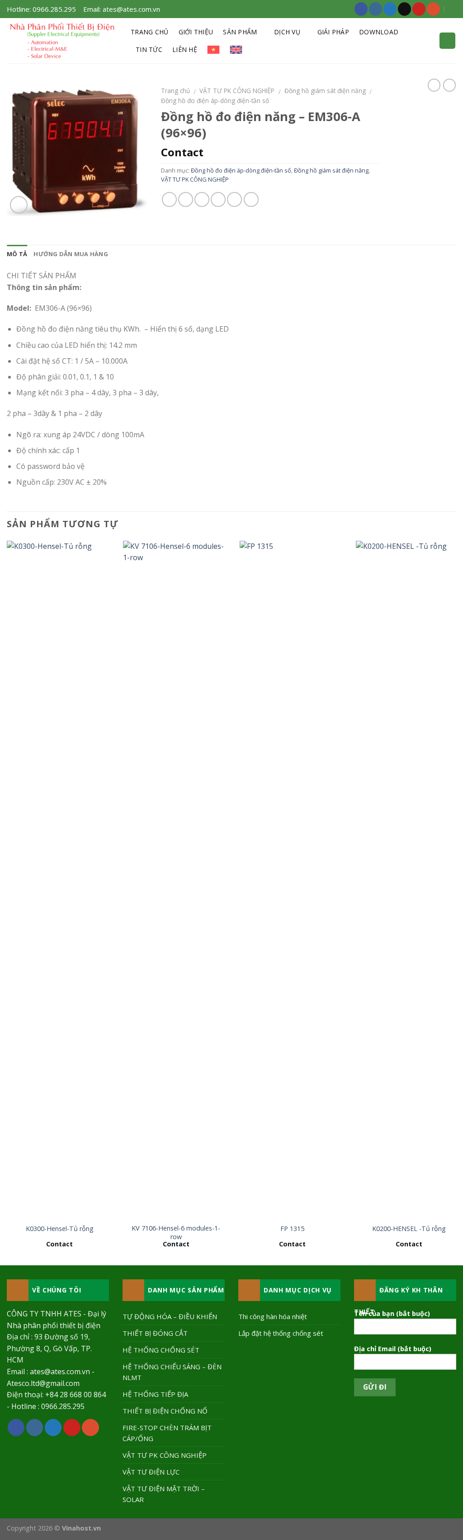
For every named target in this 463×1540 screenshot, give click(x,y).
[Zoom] (19, 205)
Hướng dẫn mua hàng (70, 254)
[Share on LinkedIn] (251, 199)
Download (378, 32)
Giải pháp (333, 32)
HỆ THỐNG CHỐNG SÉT (161, 1349)
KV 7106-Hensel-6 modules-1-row (176, 1232)
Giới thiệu (196, 32)
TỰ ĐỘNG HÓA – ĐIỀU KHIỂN (170, 1316)
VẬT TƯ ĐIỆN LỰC (151, 1471)
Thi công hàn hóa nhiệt (272, 1316)
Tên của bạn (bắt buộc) (392, 1313)
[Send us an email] (404, 9)
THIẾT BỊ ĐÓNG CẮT (155, 1333)
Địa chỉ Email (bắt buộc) (392, 1348)
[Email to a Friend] (201, 199)
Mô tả (17, 254)
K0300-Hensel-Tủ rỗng (60, 1229)
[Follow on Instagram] (375, 9)
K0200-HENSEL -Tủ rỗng (409, 1229)
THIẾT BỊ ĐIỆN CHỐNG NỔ (165, 1410)
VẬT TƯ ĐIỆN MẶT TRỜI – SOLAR (164, 1494)
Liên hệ (184, 49)
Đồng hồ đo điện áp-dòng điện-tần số (215, 100)
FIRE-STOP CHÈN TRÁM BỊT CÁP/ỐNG (167, 1433)
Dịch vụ (287, 32)
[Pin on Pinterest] (218, 199)
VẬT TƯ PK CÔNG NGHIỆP (236, 90)
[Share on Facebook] (169, 199)
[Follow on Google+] (433, 9)
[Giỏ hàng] (447, 41)
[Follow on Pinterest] (418, 9)
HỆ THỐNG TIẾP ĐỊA (155, 1394)
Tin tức (149, 49)
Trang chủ (150, 32)
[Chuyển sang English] (236, 49)
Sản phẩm (240, 32)
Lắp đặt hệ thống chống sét (280, 1333)
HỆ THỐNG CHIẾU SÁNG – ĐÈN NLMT (172, 1372)
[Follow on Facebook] (361, 9)
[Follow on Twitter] (390, 9)
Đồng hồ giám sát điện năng (325, 90)
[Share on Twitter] (185, 199)
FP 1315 (292, 1229)
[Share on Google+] (234, 199)
